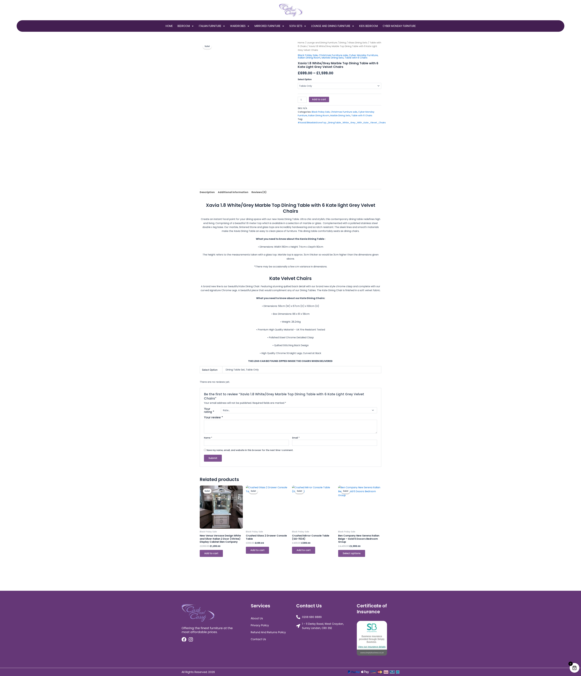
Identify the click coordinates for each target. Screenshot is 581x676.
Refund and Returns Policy (268, 632)
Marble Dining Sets (333, 57)
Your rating (209, 410)
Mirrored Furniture (267, 26)
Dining (342, 42)
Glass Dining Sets (357, 42)
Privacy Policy (260, 625)
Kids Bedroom (368, 26)
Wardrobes (238, 26)
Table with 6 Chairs (356, 57)
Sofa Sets (295, 26)
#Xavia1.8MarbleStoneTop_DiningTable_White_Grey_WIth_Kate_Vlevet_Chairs (342, 122)
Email (296, 437)
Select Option (305, 79)
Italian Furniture (210, 26)
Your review (213, 417)
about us (257, 618)
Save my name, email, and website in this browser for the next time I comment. (250, 450)
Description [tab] (207, 192)
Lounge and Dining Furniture (330, 26)
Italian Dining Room (309, 57)
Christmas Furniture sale (333, 55)
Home (169, 26)
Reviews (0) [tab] (258, 192)
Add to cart (319, 99)
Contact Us (258, 639)
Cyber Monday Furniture (399, 26)
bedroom (183, 26)
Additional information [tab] (233, 192)
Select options (352, 553)
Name (208, 437)
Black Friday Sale (308, 55)
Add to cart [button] (211, 553)
